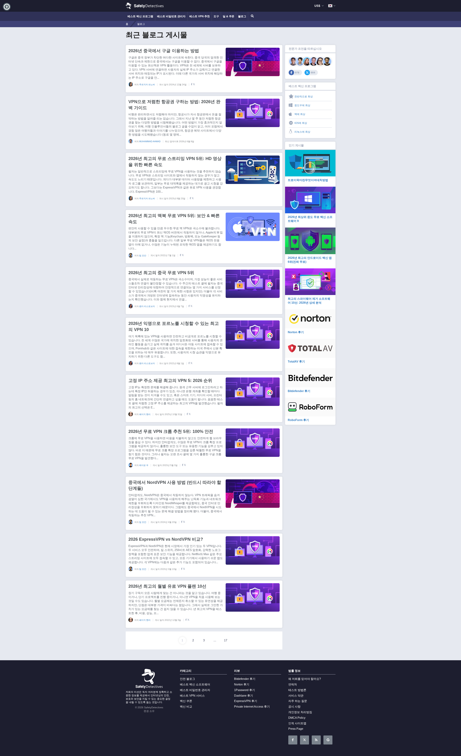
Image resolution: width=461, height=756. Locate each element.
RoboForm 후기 (298, 420)
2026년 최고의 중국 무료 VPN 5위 (161, 272)
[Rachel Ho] (320, 61)
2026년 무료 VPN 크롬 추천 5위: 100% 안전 (170, 431)
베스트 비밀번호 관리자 (171, 16)
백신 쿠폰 (186, 701)
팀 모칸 (143, 255)
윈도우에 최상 (302, 105)
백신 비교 (186, 706)
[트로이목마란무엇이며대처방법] (310, 163)
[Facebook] (191, 84)
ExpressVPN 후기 (245, 701)
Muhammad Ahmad (150, 141)
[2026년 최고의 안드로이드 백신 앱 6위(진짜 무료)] (310, 241)
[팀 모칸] (327, 61)
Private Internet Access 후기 (252, 706)
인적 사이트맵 (297, 723)
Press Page (295, 728)
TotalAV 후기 (296, 361)
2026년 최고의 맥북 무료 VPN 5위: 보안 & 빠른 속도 (174, 218)
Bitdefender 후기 (299, 391)
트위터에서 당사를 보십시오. (304, 739)
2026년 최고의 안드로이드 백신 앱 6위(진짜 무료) (310, 259)
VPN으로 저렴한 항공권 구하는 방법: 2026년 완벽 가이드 (174, 104)
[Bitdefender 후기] (310, 377)
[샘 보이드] (300, 61)
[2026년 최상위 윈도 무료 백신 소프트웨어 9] (310, 200)
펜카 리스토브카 (147, 306)
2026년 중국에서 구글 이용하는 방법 (163, 50)
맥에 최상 (299, 114)
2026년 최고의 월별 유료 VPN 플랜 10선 (167, 586)
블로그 (242, 16)
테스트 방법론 (297, 690)
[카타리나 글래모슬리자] (307, 61)
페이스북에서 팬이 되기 (292, 739)
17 (225, 640)
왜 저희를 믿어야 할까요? (304, 678)
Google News (327, 739)
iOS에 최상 (300, 123)
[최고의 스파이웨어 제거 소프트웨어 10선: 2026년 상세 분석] (310, 281)
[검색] (251, 16)
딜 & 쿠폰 (228, 16)
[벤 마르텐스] (293, 61)
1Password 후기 (244, 690)
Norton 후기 (296, 332)
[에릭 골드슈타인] (313, 61)
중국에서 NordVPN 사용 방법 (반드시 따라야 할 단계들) (174, 485)
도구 (216, 16)
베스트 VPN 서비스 (192, 695)
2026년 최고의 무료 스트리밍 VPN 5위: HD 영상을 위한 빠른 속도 (174, 161)
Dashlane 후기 (243, 695)
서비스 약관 (295, 695)
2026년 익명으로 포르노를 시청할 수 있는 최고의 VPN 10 (173, 326)
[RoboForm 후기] (310, 407)
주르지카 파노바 (147, 84)
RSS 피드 (316, 739)
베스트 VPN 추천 (199, 16)
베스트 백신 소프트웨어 (195, 684)
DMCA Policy (296, 717)
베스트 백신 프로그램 (140, 16)
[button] (7, 7)
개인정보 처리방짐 (300, 712)
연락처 (292, 684)
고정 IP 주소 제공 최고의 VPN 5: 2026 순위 (170, 380)
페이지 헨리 (145, 414)
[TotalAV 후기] (310, 348)
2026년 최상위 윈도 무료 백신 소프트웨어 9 (310, 218)
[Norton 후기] (310, 318)
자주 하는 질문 (297, 701)
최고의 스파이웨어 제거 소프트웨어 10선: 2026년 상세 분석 (309, 300)
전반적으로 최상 (303, 96)
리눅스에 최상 (302, 131)
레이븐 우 (144, 465)
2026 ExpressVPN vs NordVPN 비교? (165, 539)
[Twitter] (194, 84)
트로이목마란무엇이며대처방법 (308, 180)
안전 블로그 (187, 678)
